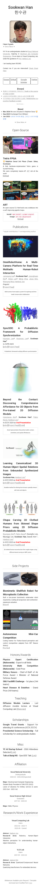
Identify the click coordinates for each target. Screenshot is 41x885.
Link (13, 752)
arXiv (5, 347)
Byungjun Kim (8, 534)
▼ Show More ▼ (9, 47)
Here (30, 883)
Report (5, 605)
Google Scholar (23, 81)
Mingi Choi (23, 279)
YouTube (6, 648)
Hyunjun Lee (8, 339)
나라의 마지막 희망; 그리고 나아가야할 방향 (18, 96)
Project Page (8, 287)
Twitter (34, 80)
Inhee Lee (12, 279)
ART (28, 171)
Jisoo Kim (33, 279)
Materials (21, 709)
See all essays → (20, 104)
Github (13, 80)
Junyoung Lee (8, 276)
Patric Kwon (20, 534)
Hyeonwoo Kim (9, 417)
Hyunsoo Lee (22, 339)
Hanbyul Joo (20, 282)
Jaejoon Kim (14, 860)
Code (22, 425)
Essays (6, 80)
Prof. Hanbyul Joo (24, 59)
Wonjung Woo (8, 282)
